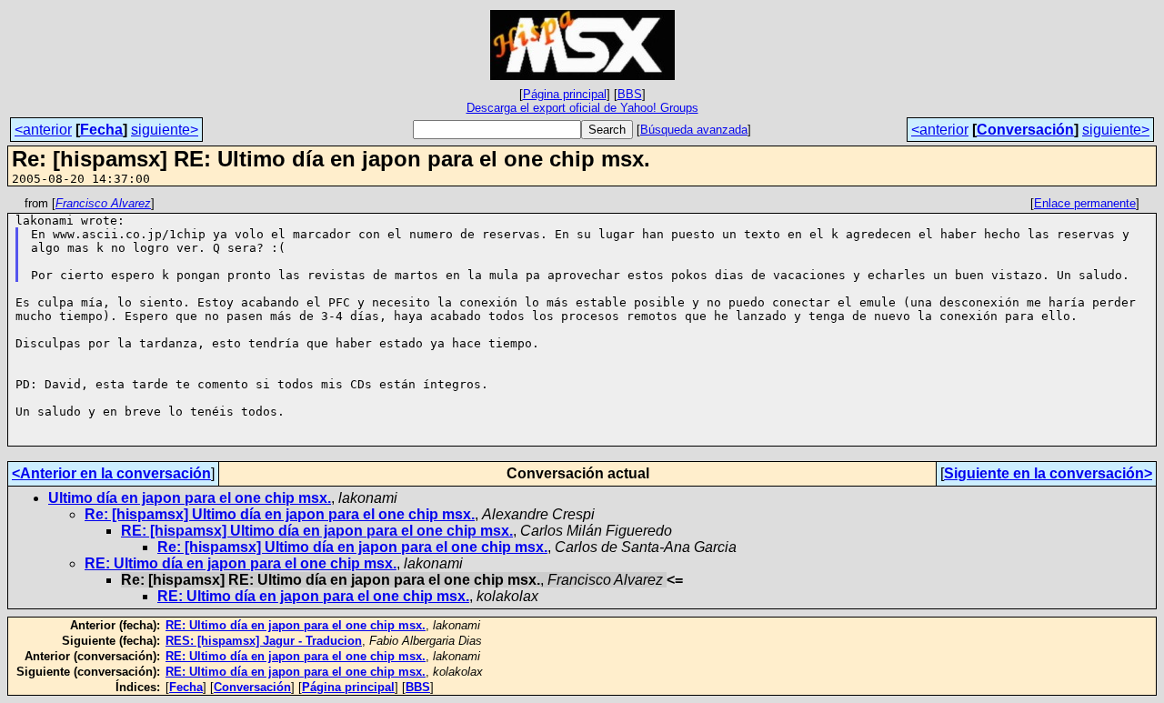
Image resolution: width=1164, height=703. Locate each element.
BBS (629, 94)
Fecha (101, 129)
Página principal (565, 94)
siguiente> (164, 129)
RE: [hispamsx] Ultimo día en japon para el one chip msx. (317, 530)
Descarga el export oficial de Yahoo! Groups (582, 108)
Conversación (1025, 129)
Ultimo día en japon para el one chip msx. (189, 498)
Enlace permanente (1085, 203)
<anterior (43, 129)
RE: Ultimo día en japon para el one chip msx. (240, 563)
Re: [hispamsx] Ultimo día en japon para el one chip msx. (280, 514)
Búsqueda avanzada (694, 129)
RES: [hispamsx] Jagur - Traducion (264, 641)
